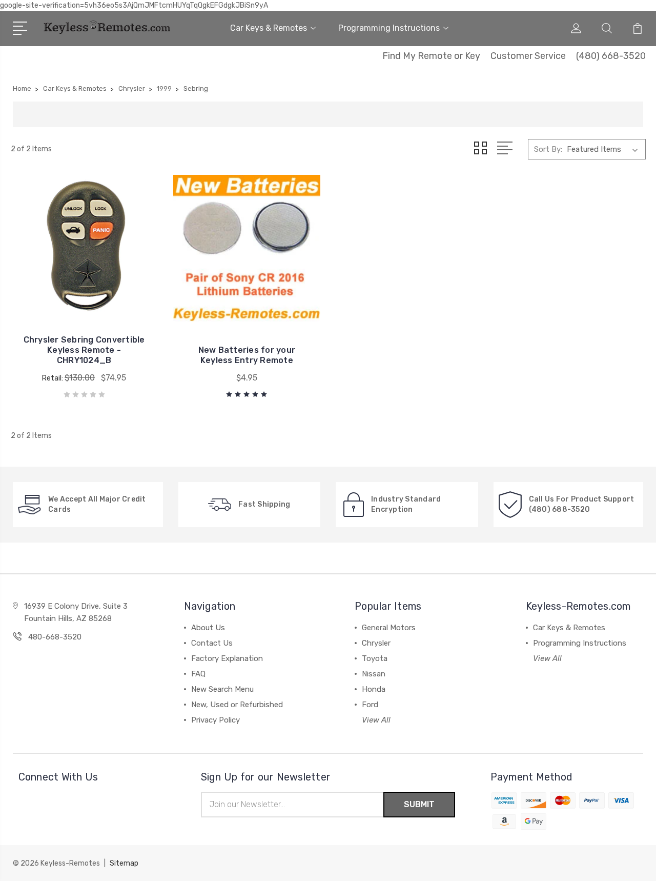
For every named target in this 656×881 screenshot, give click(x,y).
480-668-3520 (54, 637)
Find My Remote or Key (431, 56)
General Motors (389, 627)
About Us (208, 627)
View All (376, 720)
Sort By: (548, 149)
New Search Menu (222, 689)
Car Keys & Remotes (268, 28)
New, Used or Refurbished (237, 704)
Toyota (374, 658)
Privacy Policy (215, 720)
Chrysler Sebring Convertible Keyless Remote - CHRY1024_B (84, 350)
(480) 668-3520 (611, 56)
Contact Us (212, 643)
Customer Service (528, 56)
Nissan (373, 673)
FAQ (198, 673)
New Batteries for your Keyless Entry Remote (247, 355)
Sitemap (124, 863)
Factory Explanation (227, 658)
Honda (373, 689)
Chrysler (376, 643)
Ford (370, 704)
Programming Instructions (389, 28)
